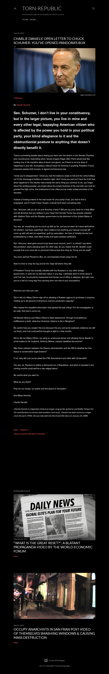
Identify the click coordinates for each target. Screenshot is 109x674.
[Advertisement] (54, 463)
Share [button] (16, 430)
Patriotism (41, 434)
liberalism (32, 434)
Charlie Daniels (23, 104)
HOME (25, 19)
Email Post (24, 430)
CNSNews (18, 98)
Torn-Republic (42, 8)
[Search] (93, 8)
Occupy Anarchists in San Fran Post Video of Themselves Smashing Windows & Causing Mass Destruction (54, 633)
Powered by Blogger (57, 660)
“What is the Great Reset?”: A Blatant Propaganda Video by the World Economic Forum (53, 547)
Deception (23, 434)
